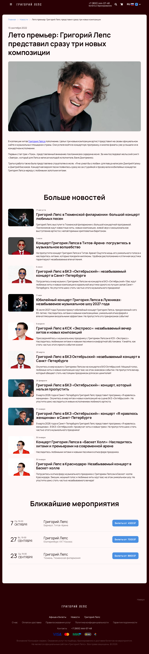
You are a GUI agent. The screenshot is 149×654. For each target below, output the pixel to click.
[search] (116, 4)
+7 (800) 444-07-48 (99, 3)
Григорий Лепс (29, 4)
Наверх (141, 599)
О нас (15, 622)
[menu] (11, 4)
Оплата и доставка (31, 622)
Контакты (62, 628)
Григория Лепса (37, 141)
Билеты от (125, 523)
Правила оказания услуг (58, 622)
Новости (75, 617)
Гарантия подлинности (125, 622)
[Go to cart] (122, 4)
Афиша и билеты (57, 617)
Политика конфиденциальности (92, 622)
